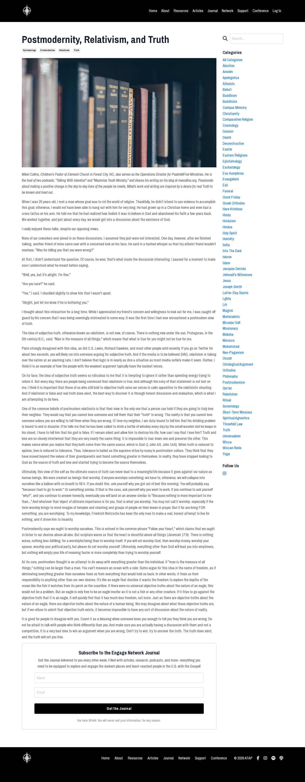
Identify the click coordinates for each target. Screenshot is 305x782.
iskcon (227, 256)
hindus (227, 227)
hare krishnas (233, 209)
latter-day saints (235, 292)
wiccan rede (232, 447)
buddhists (230, 101)
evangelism (231, 179)
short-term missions (237, 412)
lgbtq (227, 298)
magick (228, 310)
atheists (229, 83)
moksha (228, 334)
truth (76, 50)
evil (225, 185)
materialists (231, 316)
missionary (230, 328)
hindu (227, 215)
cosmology (230, 125)
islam (226, 262)
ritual (227, 400)
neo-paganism (233, 352)
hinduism (229, 221)
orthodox (229, 370)
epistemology (29, 50)
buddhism (230, 95)
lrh (225, 304)
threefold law (233, 424)
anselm (228, 71)
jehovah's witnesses (237, 274)
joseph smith (232, 286)
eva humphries (233, 173)
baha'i (227, 89)
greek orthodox (234, 203)
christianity (231, 113)
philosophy (230, 376)
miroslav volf (231, 322)
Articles (198, 10)
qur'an (227, 388)
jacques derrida (234, 268)
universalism (232, 436)
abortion (228, 65)
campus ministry (234, 107)
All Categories (233, 59)
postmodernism (47, 50)
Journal (212, 10)
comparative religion (238, 119)
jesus (227, 280)
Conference (260, 10)
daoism (228, 131)
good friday (231, 197)
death (227, 137)
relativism (64, 50)
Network (227, 10)
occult (227, 358)
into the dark (232, 250)
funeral (228, 191)
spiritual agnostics (236, 418)
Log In (277, 10)
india (226, 244)
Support (242, 10)
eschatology (231, 167)
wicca (227, 442)
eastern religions (235, 155)
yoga (226, 453)
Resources (181, 10)
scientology (231, 406)
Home (153, 10)
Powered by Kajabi (272, 771)
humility (228, 238)
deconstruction (233, 143)
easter (227, 149)
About (165, 10)
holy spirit (230, 233)
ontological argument (238, 364)
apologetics (231, 77)
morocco (228, 340)
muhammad (231, 346)
